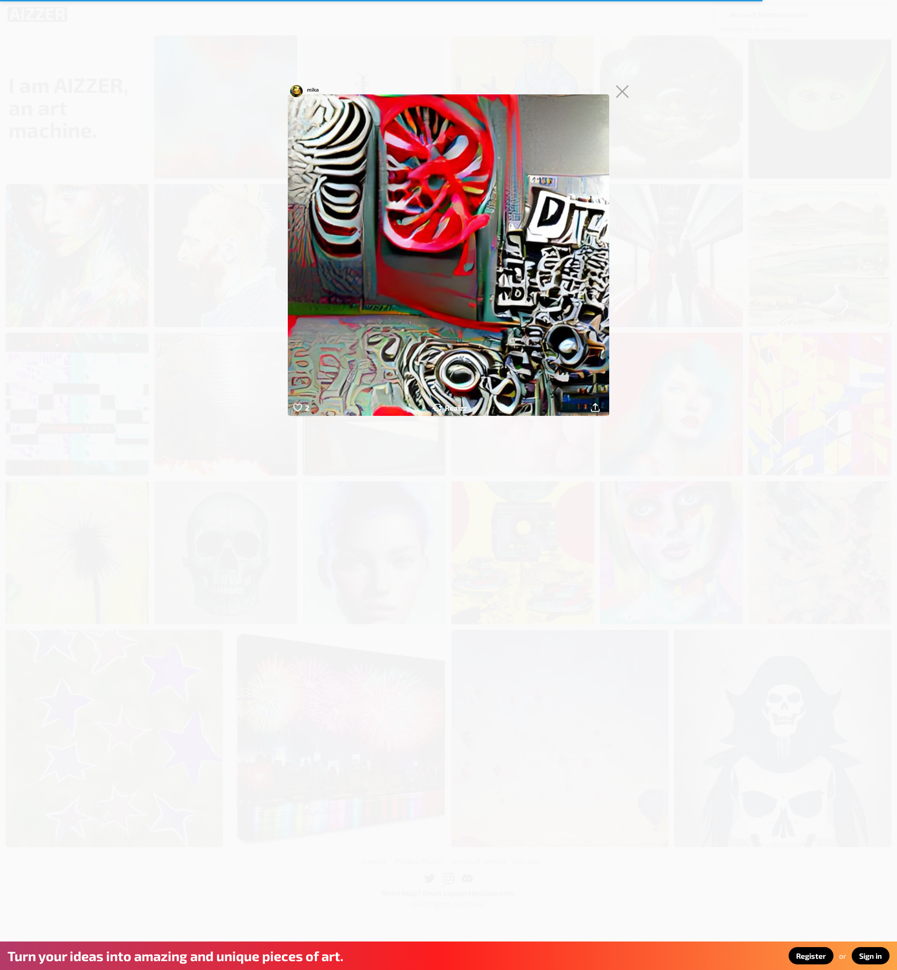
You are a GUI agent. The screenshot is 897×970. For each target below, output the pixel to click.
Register (811, 955)
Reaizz (456, 407)
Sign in (870, 955)
